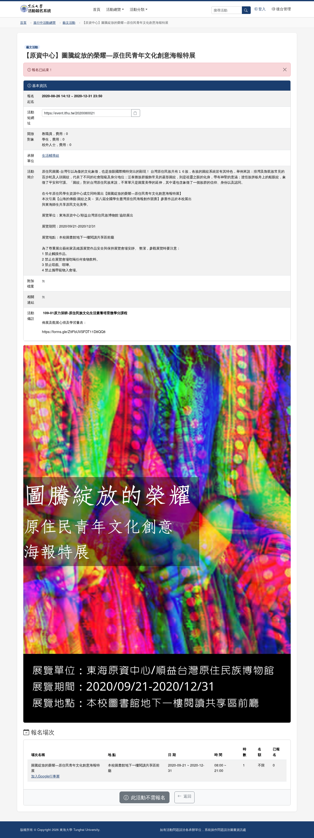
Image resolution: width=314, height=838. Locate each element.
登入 (261, 8)
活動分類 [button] (137, 9)
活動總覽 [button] (113, 9)
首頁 (96, 9)
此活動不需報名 (147, 797)
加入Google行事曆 (45, 776)
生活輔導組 (50, 155)
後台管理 (283, 8)
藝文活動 (69, 22)
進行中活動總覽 (44, 22)
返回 (187, 796)
